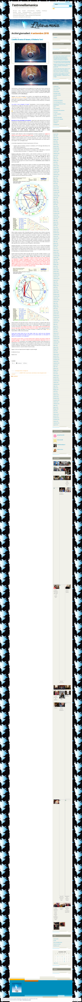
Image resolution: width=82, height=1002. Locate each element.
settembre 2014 (56, 384)
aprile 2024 (55, 183)
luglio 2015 (55, 366)
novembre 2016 (56, 338)
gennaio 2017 (55, 334)
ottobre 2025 (55, 151)
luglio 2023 (55, 199)
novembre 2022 (56, 213)
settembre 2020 (56, 259)
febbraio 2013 (56, 414)
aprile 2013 (55, 410)
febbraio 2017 (56, 333)
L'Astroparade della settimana (58, 110)
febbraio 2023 (56, 208)
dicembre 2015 (56, 357)
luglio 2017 (55, 324)
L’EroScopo (44, 10)
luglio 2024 (55, 178)
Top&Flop (38, 10)
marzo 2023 (55, 206)
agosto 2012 (55, 424)
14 (64, 958)
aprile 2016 (55, 350)
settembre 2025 (56, 153)
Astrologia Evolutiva (27, 12)
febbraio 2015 (56, 375)
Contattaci (55, 37)
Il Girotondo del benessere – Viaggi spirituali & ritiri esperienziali (27, 15)
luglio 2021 (55, 241)
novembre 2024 (56, 171)
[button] (56, 463)
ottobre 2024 (55, 172)
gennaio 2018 (55, 313)
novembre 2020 (56, 255)
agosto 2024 (55, 176)
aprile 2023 (55, 204)
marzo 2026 (55, 142)
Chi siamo (55, 98)
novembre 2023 (56, 192)
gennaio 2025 (55, 167)
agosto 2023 (55, 197)
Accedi (54, 940)
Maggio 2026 (55, 139)
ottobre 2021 (55, 236)
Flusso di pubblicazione (57, 942)
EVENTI (54, 106)
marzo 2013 (55, 412)
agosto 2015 (55, 364)
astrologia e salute (56, 93)
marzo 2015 (55, 373)
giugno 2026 (55, 137)
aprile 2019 (55, 287)
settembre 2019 (56, 278)
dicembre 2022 (56, 211)
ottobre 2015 (55, 361)
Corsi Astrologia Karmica (58, 102)
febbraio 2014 (56, 394)
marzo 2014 (55, 393)
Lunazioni (55, 115)
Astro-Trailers (55, 89)
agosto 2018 (55, 301)
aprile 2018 (55, 308)
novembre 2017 (56, 317)
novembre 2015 (56, 359)
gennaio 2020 (55, 271)
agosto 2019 (55, 280)
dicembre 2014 (56, 379)
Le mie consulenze (37, 12)
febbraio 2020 (56, 269)
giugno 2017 (55, 326)
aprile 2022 (55, 225)
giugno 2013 (55, 407)
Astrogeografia (56, 91)
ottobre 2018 (55, 297)
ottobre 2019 (55, 276)
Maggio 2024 (55, 181)
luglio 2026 (55, 135)
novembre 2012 (56, 419)
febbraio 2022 (56, 229)
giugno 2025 (55, 158)
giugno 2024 (55, 179)
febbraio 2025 (56, 165)
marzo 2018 (55, 310)
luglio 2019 (55, 282)
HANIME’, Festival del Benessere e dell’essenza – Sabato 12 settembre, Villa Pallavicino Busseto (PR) (61, 65)
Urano (48, 329)
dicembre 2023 (56, 190)
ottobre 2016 (55, 340)
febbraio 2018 (56, 312)
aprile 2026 (55, 141)
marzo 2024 (55, 185)
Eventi (19, 12)
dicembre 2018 (56, 294)
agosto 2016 (55, 343)
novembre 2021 (56, 234)
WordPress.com (56, 945)
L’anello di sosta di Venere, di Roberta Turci (27, 39)
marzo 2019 (55, 289)
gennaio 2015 (55, 377)
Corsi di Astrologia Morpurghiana (20, 13)
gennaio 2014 (55, 396)
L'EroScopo (55, 112)
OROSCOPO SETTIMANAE (58, 119)
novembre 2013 (56, 400)
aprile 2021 (55, 246)
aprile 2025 (55, 162)
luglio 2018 (55, 303)
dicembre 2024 (56, 169)
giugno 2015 (55, 368)
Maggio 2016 (55, 349)
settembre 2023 (56, 195)
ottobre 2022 (55, 215)
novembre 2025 (56, 149)
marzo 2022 (55, 227)
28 (64, 961)
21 (64, 959)
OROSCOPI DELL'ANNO (57, 117)
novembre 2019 (56, 275)
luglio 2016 (55, 345)
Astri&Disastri (55, 86)
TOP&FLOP (55, 122)
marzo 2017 (55, 331)
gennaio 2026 (55, 146)
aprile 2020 (55, 266)
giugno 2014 (55, 387)
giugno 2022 (55, 222)
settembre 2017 (56, 320)
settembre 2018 (56, 299)
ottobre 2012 (55, 421)
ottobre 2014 (55, 382)
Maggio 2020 (55, 264)
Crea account (55, 938)
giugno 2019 (55, 283)
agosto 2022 (55, 218)
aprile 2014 (55, 391)
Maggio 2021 (55, 245)
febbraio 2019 (56, 290)
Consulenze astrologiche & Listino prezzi (22, 16)
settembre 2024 (56, 174)
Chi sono (15, 10)
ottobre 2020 (55, 257)
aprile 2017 (55, 329)
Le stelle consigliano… (57, 113)
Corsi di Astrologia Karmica (34, 13)
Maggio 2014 (55, 389)
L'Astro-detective (56, 108)
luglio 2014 (55, 386)
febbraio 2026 (56, 144)
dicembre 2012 (56, 417)
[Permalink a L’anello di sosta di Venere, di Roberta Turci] (30, 63)
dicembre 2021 (56, 232)
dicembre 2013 (56, 398)
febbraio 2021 (56, 250)
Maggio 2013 (55, 408)
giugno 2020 (55, 262)
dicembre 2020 (56, 253)
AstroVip (15, 12)
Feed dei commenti (56, 944)
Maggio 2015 (55, 370)
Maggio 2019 (55, 285)
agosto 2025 (55, 155)
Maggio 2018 (55, 306)
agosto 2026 (55, 134)
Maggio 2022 (55, 223)
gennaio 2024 (55, 188)
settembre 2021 (56, 238)
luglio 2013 (55, 405)
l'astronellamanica (25, 5)
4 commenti (15, 376)
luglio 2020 (55, 260)
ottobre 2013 (55, 401)
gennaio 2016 (55, 356)
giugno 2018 (55, 305)
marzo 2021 (55, 248)
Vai (70, 5)
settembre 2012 (56, 423)
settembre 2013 (56, 403)
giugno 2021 (55, 243)
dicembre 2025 (56, 148)
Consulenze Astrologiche (58, 100)
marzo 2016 (55, 352)
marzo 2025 (55, 164)
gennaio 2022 (55, 231)
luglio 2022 (55, 220)
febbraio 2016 (56, 354)
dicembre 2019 (56, 273)
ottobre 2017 (55, 319)
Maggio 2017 (55, 327)
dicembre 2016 (56, 336)
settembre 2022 (56, 216)
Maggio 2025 (55, 160)
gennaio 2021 (55, 252)
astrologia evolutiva (18, 370)
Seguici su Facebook (59, 43)
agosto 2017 (55, 322)
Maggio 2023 (55, 202)
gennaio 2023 (55, 209)
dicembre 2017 (56, 315)
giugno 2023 (55, 201)
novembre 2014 (56, 380)
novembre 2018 (56, 296)
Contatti (24, 10)
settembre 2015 (56, 363)
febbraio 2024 (56, 186)
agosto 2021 (55, 239)
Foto (19, 10)
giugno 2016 (55, 347)
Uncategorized (25, 370)
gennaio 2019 (55, 292)
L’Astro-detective (31, 10)
